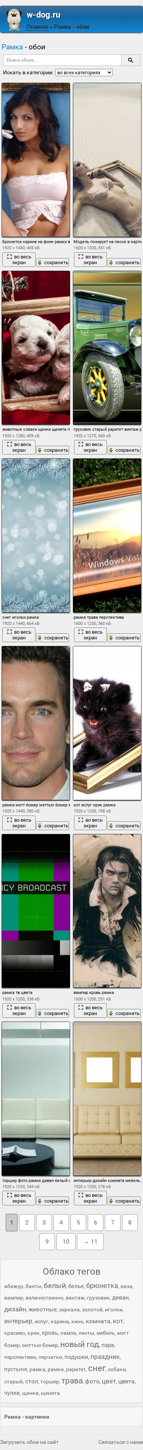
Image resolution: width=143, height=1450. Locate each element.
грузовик (98, 1298)
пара (107, 1345)
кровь (50, 1332)
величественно (44, 1298)
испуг (41, 1321)
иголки (113, 1309)
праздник (105, 1356)
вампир (13, 1298)
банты (34, 1286)
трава (72, 1380)
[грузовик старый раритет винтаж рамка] (107, 348)
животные (43, 1309)
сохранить (56, 262)
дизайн (15, 1309)
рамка (37, 1369)
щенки (30, 1393)
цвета (126, 1381)
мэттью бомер (40, 1345)
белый (55, 1285)
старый (13, 1381)
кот (118, 1321)
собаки (117, 1369)
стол (31, 1381)
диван (120, 1297)
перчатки (50, 1357)
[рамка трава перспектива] (107, 535)
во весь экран (21, 259)
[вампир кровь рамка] (107, 911)
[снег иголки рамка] (36, 535)
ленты (86, 1333)
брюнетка (102, 1286)
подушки (76, 1357)
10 (66, 1241)
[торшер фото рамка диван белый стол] (36, 1099)
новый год (79, 1344)
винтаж (75, 1298)
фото (92, 1381)
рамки (56, 1369)
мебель (105, 1333)
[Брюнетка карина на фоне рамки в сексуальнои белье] (36, 160)
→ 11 (90, 1241)
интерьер (18, 1321)
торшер (49, 1381)
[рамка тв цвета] (36, 911)
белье (76, 1286)
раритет (76, 1369)
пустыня (15, 1369)
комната (98, 1321)
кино (77, 1321)
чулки (12, 1393)
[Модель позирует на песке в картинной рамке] (107, 160)
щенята (50, 1393)
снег (97, 1368)
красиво (14, 1333)
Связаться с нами (120, 1442)
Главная (37, 26)
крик (33, 1333)
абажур (13, 1286)
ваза (126, 1286)
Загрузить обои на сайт (29, 1442)
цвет (109, 1381)
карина (60, 1321)
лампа (68, 1333)
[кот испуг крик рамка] (107, 723)
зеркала (69, 1309)
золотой (92, 1309)
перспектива (20, 1357)
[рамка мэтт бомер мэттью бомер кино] (36, 723)
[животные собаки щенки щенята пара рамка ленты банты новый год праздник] (36, 348)
